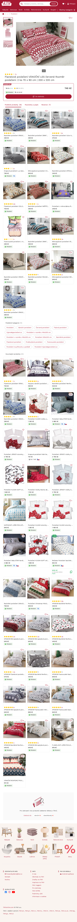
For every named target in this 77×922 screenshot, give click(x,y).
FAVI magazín (36, 885)
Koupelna (54, 10)
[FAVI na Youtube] (13, 892)
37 (71, 18)
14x (14, 672)
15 (47, 500)
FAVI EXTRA (36, 891)
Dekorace (13, 10)
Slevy (70, 856)
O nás (34, 874)
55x (62, 601)
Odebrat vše (27, 815)
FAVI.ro (33, 911)
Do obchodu (39, 96)
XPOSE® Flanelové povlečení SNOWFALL (18, 674)
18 (47, 614)
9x (14, 707)
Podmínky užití (37, 893)
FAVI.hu (40, 911)
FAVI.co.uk (65, 911)
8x (62, 133)
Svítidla (26, 10)
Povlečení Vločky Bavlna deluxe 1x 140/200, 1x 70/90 (46, 490)
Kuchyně (46, 10)
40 (47, 465)
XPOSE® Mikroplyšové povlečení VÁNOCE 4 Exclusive (47, 639)
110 (71, 579)
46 (71, 111)
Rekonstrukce (36, 10)
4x (38, 381)
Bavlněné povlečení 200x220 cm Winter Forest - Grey (23, 603)
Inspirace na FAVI (38, 882)
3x (62, 274)
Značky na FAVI (37, 879)
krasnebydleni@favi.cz (14, 874)
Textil (20, 10)
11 (47, 650)
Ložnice (32, 856)
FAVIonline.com (8, 907)
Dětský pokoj (45, 857)
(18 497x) (21, 88)
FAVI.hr (46, 911)
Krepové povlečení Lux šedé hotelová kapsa (19, 171)
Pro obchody (36, 888)
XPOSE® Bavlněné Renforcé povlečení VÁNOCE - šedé (47, 674)
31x (14, 636)
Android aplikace (68, 874)
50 (47, 359)
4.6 (17, 88)
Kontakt (7, 877)
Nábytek (5, 10)
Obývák (19, 856)
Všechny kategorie (66, 10)
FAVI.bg (72, 911)
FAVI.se (57, 911)
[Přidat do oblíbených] (47, 146)
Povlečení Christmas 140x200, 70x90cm (42, 603)
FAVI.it (52, 911)
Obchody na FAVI (38, 877)
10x (62, 239)
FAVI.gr (5, 913)
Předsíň (57, 856)
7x (15, 74)
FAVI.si (11, 913)
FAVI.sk (21, 911)
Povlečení (14, 14)
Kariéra (7, 879)
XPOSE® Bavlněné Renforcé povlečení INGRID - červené (24, 745)
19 (23, 181)
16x (62, 636)
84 (23, 146)
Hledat (53, 4)
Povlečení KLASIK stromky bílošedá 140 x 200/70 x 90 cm (48, 525)
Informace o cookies (39, 896)
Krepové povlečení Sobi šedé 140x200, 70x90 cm (45, 454)
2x (14, 168)
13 (23, 650)
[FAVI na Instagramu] (9, 892)
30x (14, 204)
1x (37, 204)
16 (23, 614)
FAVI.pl (27, 911)
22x (38, 636)
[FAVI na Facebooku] (6, 892)
